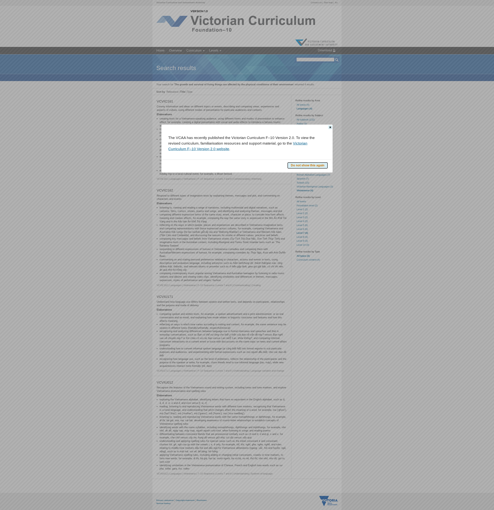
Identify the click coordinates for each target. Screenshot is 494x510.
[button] (330, 127)
